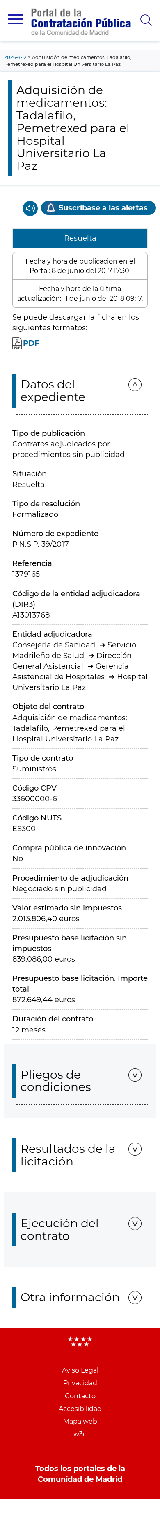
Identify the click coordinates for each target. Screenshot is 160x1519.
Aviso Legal (80, 1370)
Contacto (80, 1396)
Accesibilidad (80, 1409)
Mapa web (80, 1421)
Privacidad (80, 1383)
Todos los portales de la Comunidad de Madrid (80, 1474)
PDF (31, 343)
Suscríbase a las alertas (103, 207)
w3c (80, 1434)
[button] (15, 19)
